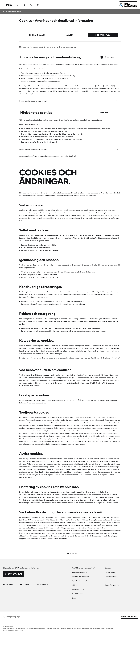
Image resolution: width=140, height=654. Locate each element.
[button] (7, 5)
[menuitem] (12, 11)
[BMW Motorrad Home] (128, 5)
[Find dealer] (24, 4)
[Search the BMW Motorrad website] (18, 4)
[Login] (31, 4)
